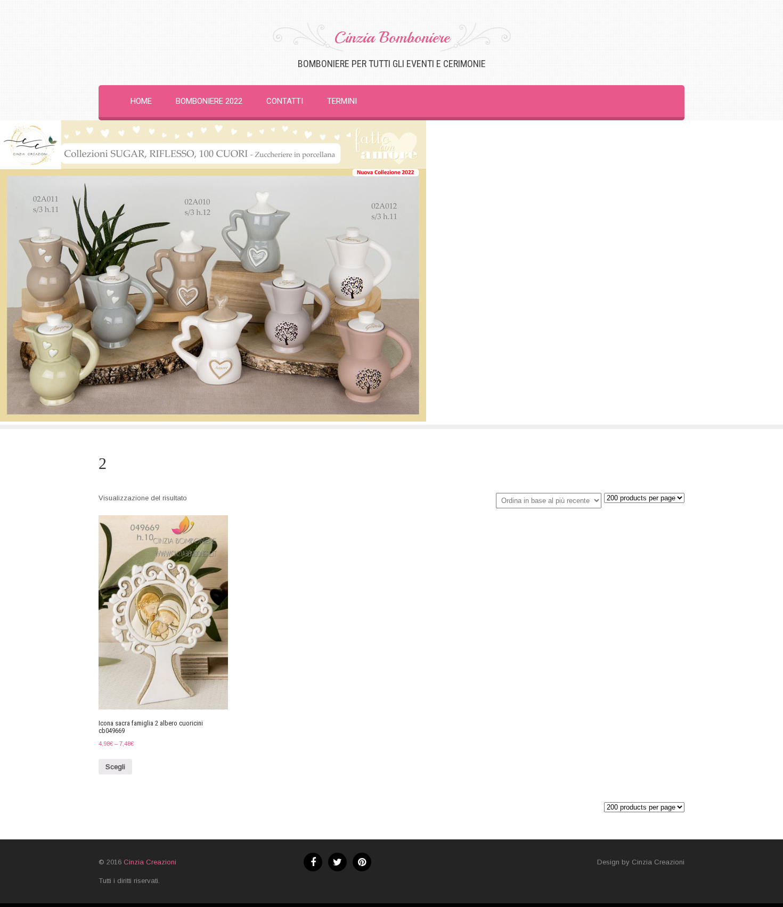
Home (141, 101)
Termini (342, 101)
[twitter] (337, 862)
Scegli (115, 767)
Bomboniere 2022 (209, 101)
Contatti (284, 101)
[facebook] (313, 862)
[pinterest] (362, 862)
